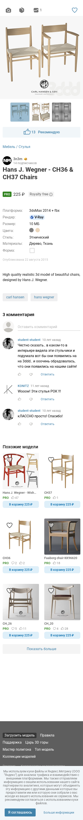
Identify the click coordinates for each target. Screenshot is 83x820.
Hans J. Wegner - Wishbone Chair (20, 492)
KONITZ (23, 386)
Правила (47, 735)
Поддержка (12, 742)
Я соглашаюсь (20, 812)
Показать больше (41, 649)
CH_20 (48, 623)
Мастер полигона (17, 749)
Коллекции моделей (19, 756)
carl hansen (15, 297)
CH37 (48, 492)
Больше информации (59, 812)
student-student (29, 340)
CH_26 (7, 623)
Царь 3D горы (36, 742)
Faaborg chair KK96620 (60, 558)
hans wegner (44, 297)
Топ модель (44, 749)
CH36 (6, 558)
